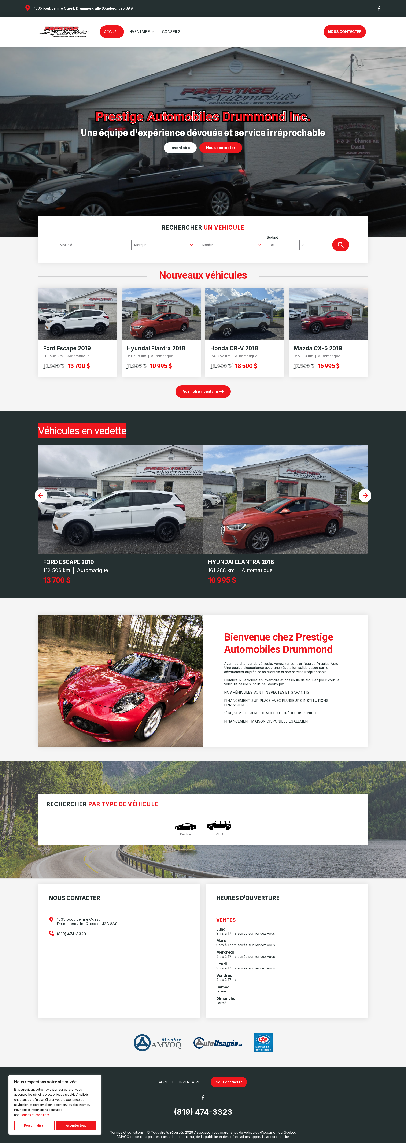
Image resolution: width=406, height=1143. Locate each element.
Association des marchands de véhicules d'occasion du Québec (245, 1132)
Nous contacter (345, 31)
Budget (272, 237)
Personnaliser (34, 1125)
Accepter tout (76, 1125)
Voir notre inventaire (200, 391)
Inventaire (139, 31)
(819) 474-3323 (71, 934)
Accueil (112, 32)
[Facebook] (379, 8)
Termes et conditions (35, 1115)
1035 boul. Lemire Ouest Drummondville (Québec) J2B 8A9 (87, 921)
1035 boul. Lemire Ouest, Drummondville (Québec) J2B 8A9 (83, 8)
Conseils (171, 31)
